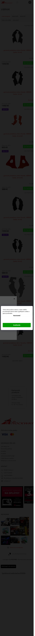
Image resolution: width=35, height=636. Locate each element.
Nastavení (16, 316)
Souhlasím (16, 325)
